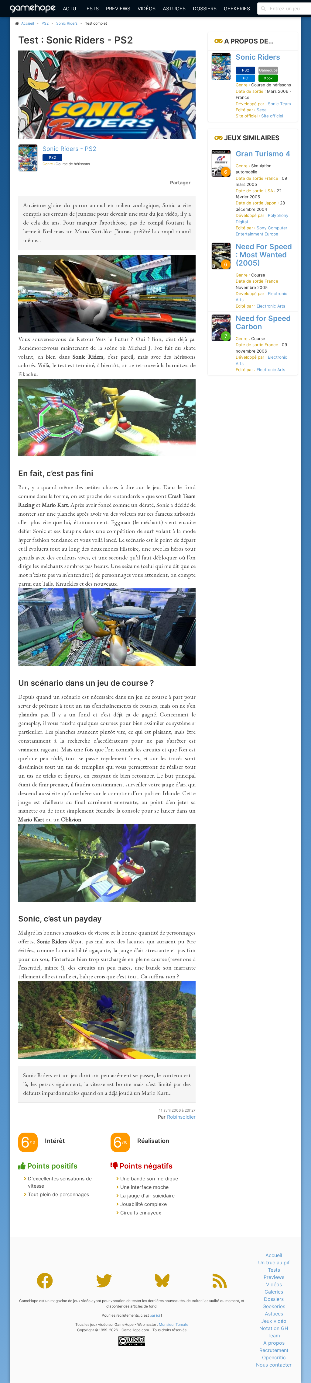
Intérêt (55, 1140)
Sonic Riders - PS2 (69, 148)
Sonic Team (279, 103)
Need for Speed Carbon (263, 322)
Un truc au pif (274, 1262)
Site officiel (272, 115)
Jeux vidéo (273, 1321)
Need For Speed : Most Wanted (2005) (264, 254)
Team (274, 1335)
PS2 (45, 23)
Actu (69, 8)
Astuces (174, 8)
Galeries (274, 1292)
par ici (155, 1315)
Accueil (273, 1255)
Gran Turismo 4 (263, 153)
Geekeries (237, 8)
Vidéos (147, 8)
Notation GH (273, 1328)
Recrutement (274, 1350)
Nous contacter (274, 1365)
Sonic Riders (66, 23)
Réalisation (153, 1140)
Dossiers (205, 8)
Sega (262, 109)
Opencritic (274, 1357)
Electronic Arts (271, 306)
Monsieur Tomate (173, 1324)
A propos (274, 1343)
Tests (91, 8)
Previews (118, 8)
